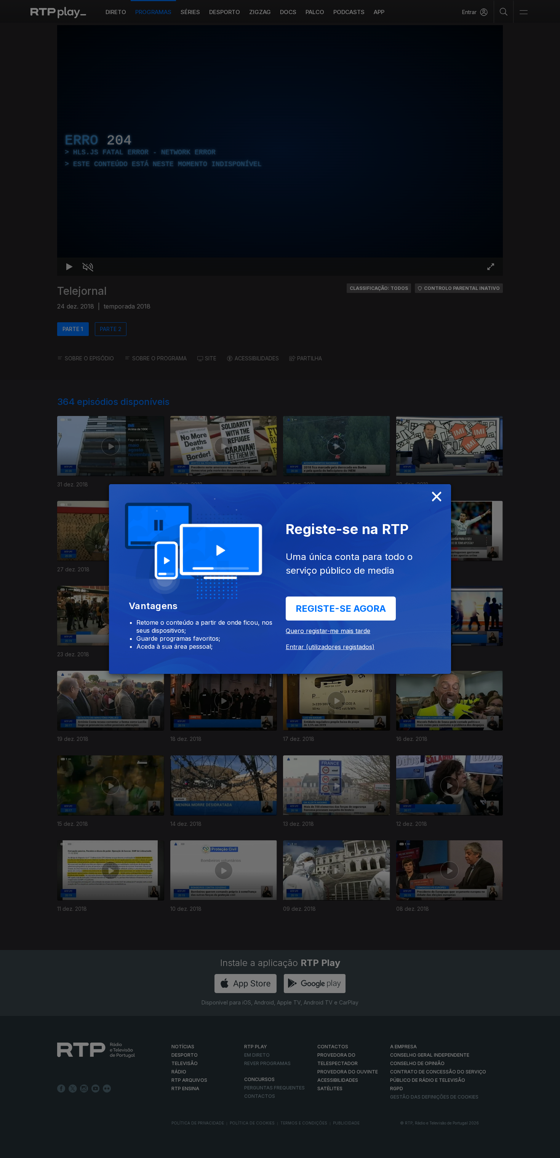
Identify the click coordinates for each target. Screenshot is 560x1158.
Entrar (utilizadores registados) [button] (330, 647)
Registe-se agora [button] (341, 608)
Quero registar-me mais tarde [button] (328, 631)
